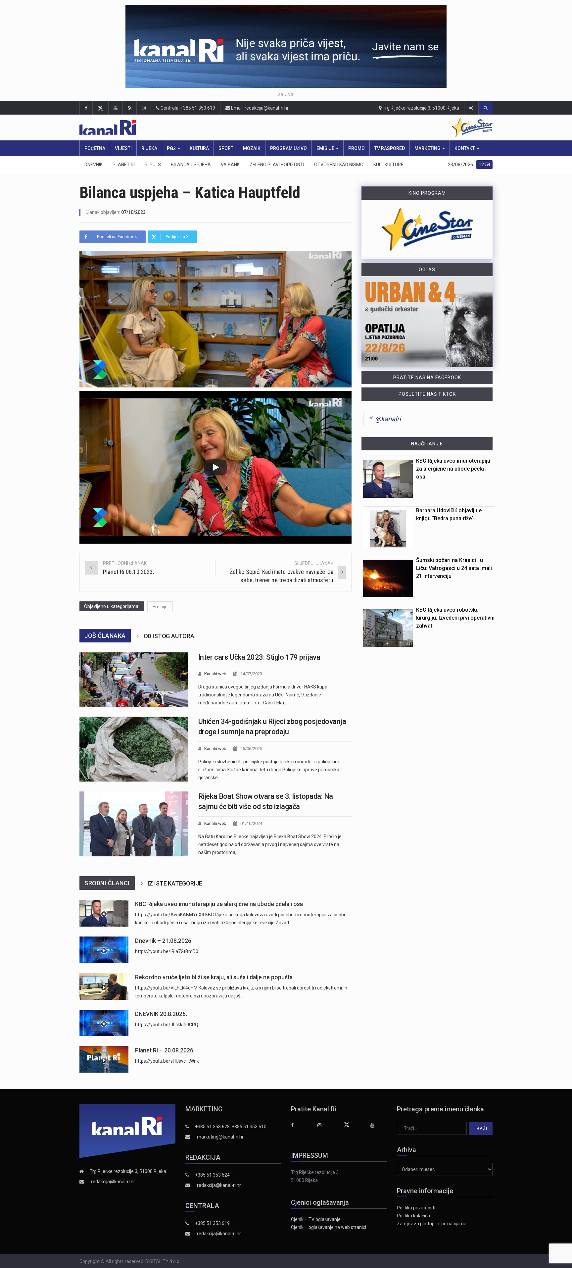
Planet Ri (124, 164)
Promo (356, 148)
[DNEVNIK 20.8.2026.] (103, 1023)
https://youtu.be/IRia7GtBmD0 (166, 951)
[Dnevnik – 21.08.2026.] (103, 950)
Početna (94, 148)
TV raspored (389, 148)
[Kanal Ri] (199, 127)
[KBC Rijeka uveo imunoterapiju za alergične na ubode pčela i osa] (103, 913)
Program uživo (288, 148)
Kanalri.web (215, 673)
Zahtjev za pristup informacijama (431, 1223)
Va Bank (230, 164)
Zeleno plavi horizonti (277, 164)
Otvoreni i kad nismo (338, 164)
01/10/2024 (251, 823)
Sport (225, 148)
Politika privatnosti (416, 1207)
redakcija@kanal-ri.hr (113, 1181)
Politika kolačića (413, 1215)
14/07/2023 (251, 673)
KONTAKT (465, 148)
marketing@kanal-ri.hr (220, 1137)
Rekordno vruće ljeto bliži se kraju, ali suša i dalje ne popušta (214, 977)
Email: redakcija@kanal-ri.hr (259, 108)
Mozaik (252, 148)
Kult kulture (388, 164)
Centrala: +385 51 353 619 (187, 108)
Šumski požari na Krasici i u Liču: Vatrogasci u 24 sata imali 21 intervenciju (454, 568)
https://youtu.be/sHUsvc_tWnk (167, 1061)
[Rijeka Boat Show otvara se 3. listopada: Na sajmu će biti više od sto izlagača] (133, 823)
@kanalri (388, 419)
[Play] (215, 467)
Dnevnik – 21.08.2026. (164, 941)
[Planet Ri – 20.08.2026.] (103, 1059)
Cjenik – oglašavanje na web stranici (328, 1227)
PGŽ (172, 148)
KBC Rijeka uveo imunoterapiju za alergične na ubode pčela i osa (219, 904)
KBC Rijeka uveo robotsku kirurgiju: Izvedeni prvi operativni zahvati (455, 618)
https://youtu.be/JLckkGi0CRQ (166, 1024)
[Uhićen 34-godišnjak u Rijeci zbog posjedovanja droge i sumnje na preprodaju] (133, 749)
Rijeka (149, 148)
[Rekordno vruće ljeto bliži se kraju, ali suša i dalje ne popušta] (103, 986)
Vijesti (123, 148)
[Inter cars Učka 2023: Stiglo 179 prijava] (133, 679)
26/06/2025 (251, 748)
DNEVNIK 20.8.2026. (161, 1014)
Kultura (199, 148)
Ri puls (153, 164)
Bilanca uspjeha (191, 164)
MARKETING (428, 148)
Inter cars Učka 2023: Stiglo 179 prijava (259, 657)
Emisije (325, 148)
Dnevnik (93, 164)
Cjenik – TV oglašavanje (316, 1219)
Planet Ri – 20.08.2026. (165, 1050)
